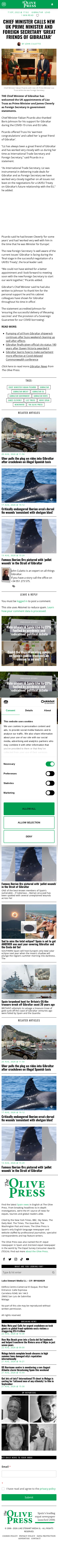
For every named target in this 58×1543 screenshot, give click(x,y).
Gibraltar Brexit (20, 391)
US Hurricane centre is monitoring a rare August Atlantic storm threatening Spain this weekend (26, 1368)
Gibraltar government (20, 396)
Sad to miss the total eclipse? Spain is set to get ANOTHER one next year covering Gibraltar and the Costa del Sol (29, 944)
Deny (29, 836)
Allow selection (29, 822)
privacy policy (48, 1488)
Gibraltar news (41, 396)
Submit (29, 1497)
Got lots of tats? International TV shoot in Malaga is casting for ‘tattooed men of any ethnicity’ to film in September (28, 1381)
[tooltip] (13, 586)
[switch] (50, 773)
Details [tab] (29, 710)
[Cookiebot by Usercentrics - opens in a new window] (41, 702)
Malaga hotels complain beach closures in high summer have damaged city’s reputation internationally (25, 1356)
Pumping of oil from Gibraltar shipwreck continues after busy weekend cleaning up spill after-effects (30, 337)
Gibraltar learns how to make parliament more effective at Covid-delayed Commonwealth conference (29, 355)
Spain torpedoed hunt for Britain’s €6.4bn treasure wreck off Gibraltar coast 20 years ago (28, 1003)
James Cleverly (15, 400)
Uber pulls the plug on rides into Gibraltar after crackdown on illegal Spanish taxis (28, 460)
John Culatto (33, 43)
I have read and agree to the (31, 1488)
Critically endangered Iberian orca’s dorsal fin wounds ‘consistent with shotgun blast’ (28, 510)
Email (6, 1466)
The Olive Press (35, 404)
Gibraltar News (38, 366)
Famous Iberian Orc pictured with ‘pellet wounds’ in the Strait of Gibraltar (27, 561)
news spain (44, 400)
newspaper (19, 404)
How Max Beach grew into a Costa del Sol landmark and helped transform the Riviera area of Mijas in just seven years (28, 1342)
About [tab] (47, 710)
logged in (22, 601)
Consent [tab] (10, 710)
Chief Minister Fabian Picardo (22, 387)
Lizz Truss (30, 400)
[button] (53, 1272)
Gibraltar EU (38, 391)
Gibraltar (37, 12)
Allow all (29, 808)
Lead (47, 12)
